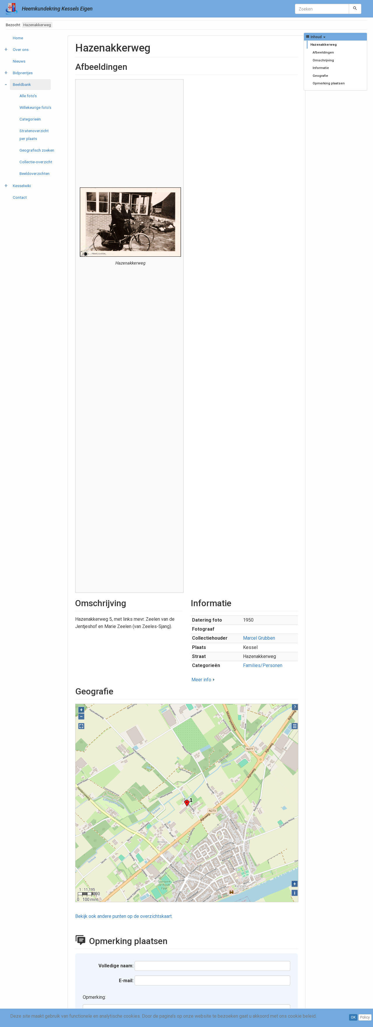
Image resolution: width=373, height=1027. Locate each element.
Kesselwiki (22, 185)
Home (18, 38)
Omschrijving (323, 60)
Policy (365, 1017)
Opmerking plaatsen (329, 83)
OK (353, 1017)
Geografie (320, 76)
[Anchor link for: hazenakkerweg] (155, 47)
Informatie (321, 68)
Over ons (21, 49)
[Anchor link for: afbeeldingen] (131, 66)
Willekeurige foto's (35, 107)
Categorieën (30, 119)
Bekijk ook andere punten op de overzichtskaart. (124, 916)
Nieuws (19, 61)
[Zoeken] (355, 9)
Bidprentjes (23, 72)
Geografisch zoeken (37, 150)
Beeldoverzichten (35, 173)
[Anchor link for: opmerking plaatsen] (174, 940)
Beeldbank (22, 84)
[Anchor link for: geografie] (117, 690)
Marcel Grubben (259, 638)
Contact (20, 197)
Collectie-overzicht (36, 161)
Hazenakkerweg (323, 44)
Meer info (201, 679)
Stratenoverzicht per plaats (34, 134)
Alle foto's (28, 95)
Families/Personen (262, 665)
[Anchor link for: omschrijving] (130, 602)
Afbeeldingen (323, 52)
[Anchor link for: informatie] (235, 602)
